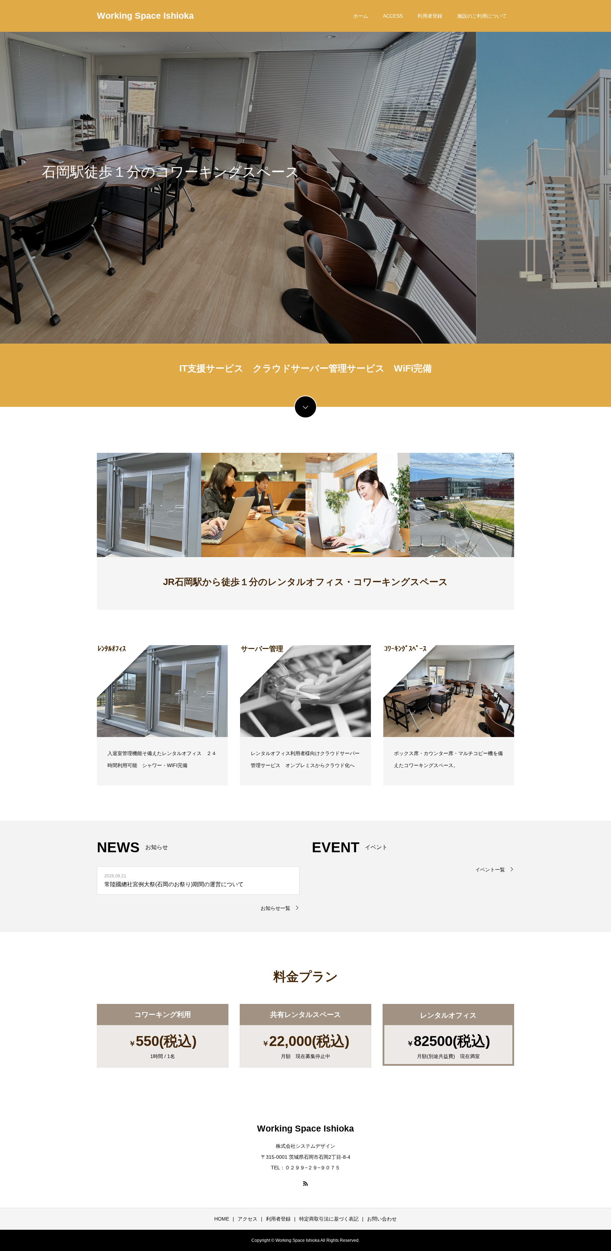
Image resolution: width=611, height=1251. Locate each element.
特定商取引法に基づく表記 (329, 1219)
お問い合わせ (382, 1219)
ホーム (360, 16)
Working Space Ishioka (145, 16)
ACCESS (393, 16)
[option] (305, 172)
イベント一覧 (490, 869)
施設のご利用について (482, 16)
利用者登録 (430, 16)
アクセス (247, 1219)
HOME (221, 1219)
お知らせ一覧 (275, 908)
